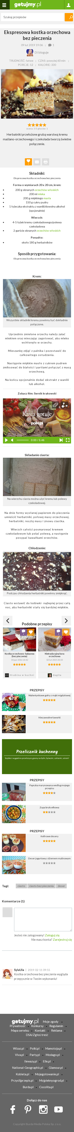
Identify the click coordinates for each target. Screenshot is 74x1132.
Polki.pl (34, 1048)
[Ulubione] (30, 632)
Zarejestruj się (62, 939)
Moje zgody (50, 1021)
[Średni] (33, 124)
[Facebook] (14, 1108)
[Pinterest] (29, 1108)
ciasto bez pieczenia (41, 886)
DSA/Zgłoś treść (37, 1035)
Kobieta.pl (22, 1074)
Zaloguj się (52, 935)
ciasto (21, 886)
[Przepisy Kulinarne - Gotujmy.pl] (27, 4)
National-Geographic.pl (27, 1067)
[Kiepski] (29, 124)
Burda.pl (28, 1087)
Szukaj (69, 17)
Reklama (56, 1030)
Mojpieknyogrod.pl (51, 1080)
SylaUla (19, 970)
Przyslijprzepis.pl (22, 1080)
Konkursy (37, 1026)
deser (61, 886)
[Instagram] (44, 1108)
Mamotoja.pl (53, 1048)
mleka (41, 194)
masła (47, 198)
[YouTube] (60, 1108)
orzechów (41, 189)
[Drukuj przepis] (45, 161)
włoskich (53, 189)
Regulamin (56, 1026)
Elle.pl (47, 1061)
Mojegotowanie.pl (47, 1074)
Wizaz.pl (18, 1048)
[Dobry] (37, 124)
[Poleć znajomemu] (36, 161)
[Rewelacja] (44, 124)
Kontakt (40, 1030)
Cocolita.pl (46, 1087)
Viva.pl (19, 1055)
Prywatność (17, 1026)
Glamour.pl (56, 1067)
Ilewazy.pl (30, 1061)
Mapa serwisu (20, 1030)
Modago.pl (53, 1055)
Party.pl (35, 1055)
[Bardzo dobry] (41, 124)
